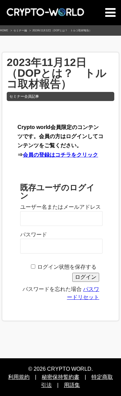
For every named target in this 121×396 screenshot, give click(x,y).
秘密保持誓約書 (60, 377)
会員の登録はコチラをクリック (60, 155)
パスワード (33, 234)
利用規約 (19, 377)
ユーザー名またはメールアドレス (60, 207)
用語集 (72, 385)
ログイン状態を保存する (66, 267)
